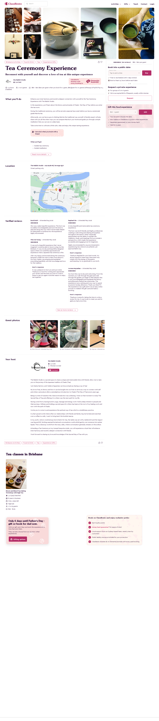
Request (130, 98)
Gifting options (17, 539)
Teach (135, 4)
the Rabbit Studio (19, 80)
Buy (146, 73)
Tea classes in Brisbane (24, 454)
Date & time (112, 70)
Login (152, 4)
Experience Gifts (49, 62)
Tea (38, 62)
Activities (115, 4)
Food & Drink (29, 62)
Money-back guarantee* (100, 527)
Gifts (126, 4)
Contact (144, 4)
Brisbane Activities (13, 62)
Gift (145, 112)
